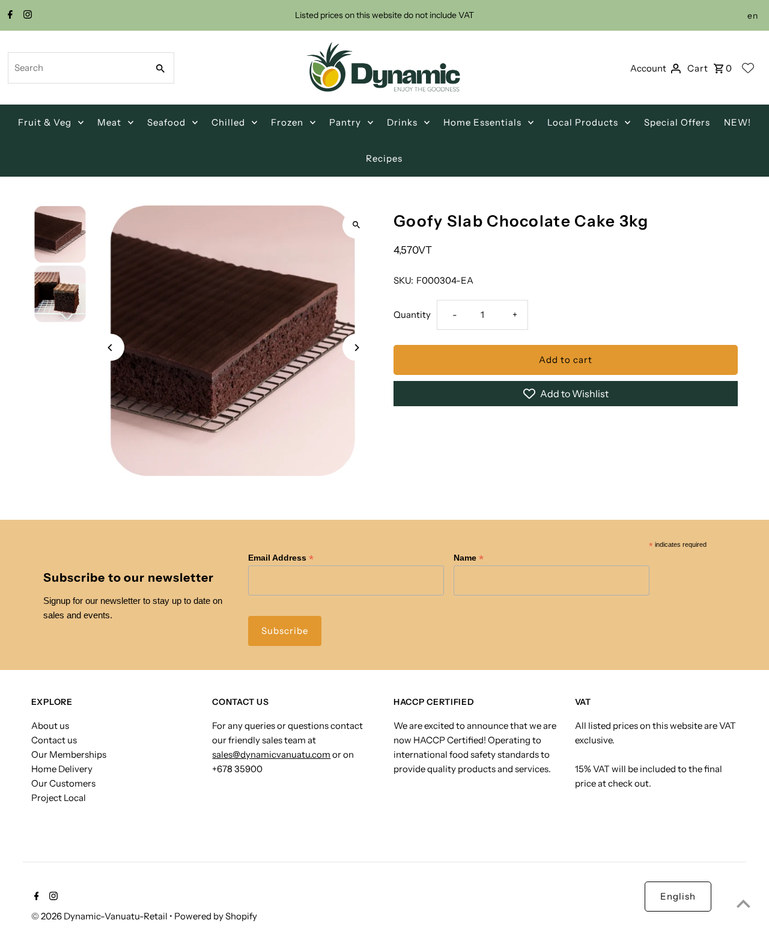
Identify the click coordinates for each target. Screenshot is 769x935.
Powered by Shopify (215, 916)
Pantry (345, 122)
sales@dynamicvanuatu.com (271, 754)
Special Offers (677, 122)
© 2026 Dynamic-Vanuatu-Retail (100, 916)
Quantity (412, 314)
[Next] (355, 347)
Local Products (582, 122)
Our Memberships (68, 754)
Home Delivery (62, 769)
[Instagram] (26, 16)
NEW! (737, 122)
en (752, 15)
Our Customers (63, 783)
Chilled (228, 122)
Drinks (402, 122)
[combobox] (76, 68)
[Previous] (110, 347)
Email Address (281, 558)
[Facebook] (9, 16)
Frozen (287, 122)
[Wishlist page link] (748, 68)
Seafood (166, 122)
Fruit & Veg (44, 122)
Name (469, 558)
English (678, 896)
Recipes (384, 158)
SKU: (403, 280)
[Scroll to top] (743, 903)
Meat (109, 122)
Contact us (54, 740)
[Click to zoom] (355, 225)
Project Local (58, 797)
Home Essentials (482, 122)
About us (50, 725)
